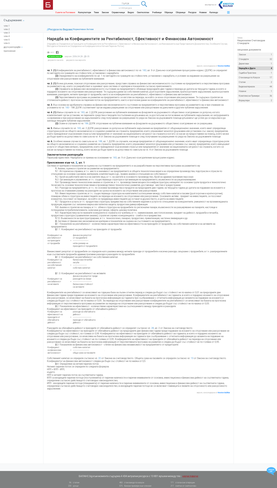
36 (255, 96)
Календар (214, 12)
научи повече (190, 476)
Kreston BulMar (224, 66)
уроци (73, 486)
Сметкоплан (143, 12)
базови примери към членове (135, 486)
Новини (203, 12)
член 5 (7, 40)
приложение (9, 51)
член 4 (7, 36)
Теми (96, 12)
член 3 (7, 33)
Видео (131, 12)
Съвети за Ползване (65, 12)
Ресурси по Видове (60, 29)
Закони (105, 12)
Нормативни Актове (83, 29)
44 (255, 86)
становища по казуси (131, 482)
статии (74, 482)
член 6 (7, 43)
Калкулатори (84, 12)
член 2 (7, 29)
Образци (168, 12)
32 (255, 59)
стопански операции (183, 482)
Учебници (157, 12)
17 (255, 77)
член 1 (7, 26)
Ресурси (192, 12)
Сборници (180, 12)
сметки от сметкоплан (183, 486)
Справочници (118, 12)
